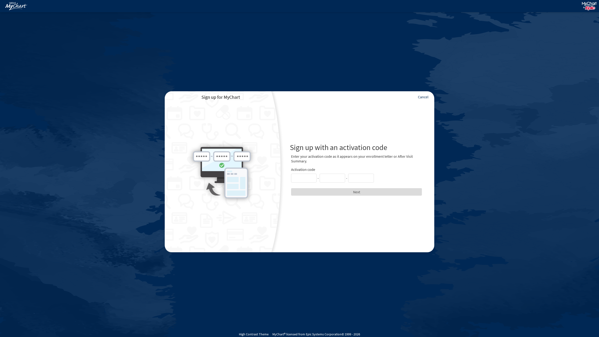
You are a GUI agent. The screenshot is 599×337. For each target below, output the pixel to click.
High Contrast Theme (254, 334)
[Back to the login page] (16, 6)
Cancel (423, 97)
